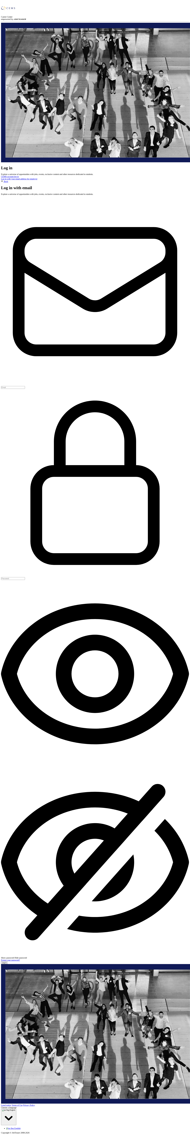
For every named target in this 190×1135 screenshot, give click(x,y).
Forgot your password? (10, 960)
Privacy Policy (29, 1105)
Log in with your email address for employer (19, 179)
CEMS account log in (10, 176)
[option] (97, 1128)
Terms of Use (17, 1105)
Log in (4, 963)
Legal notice (6, 1105)
